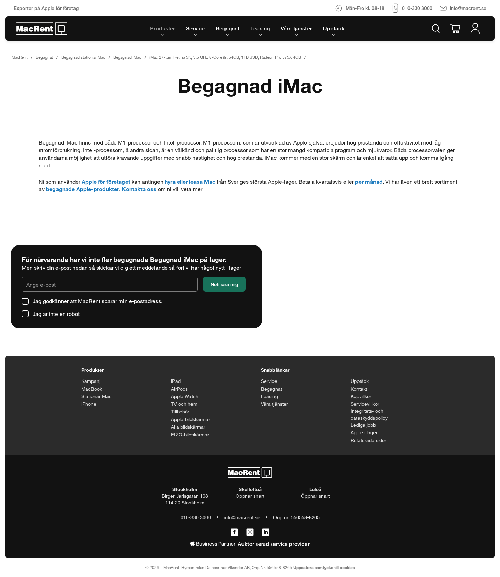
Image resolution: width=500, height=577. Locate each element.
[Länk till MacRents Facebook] (234, 532)
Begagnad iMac (127, 57)
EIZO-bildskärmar (190, 434)
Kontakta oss (139, 189)
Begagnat (44, 57)
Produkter (92, 370)
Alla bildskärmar (188, 427)
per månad (369, 181)
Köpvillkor (361, 396)
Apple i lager (364, 432)
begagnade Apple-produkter (82, 189)
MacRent (20, 57)
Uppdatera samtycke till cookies (324, 567)
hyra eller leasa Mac (190, 181)
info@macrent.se (242, 517)
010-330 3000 (196, 517)
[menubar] (247, 28)
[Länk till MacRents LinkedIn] (266, 532)
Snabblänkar (275, 370)
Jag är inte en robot (56, 313)
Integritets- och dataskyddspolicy (369, 414)
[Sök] (435, 28)
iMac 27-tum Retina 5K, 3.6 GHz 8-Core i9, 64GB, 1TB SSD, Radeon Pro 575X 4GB (225, 57)
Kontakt (359, 389)
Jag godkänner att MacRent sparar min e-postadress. (97, 301)
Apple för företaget (106, 181)
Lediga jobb (363, 425)
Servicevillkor (365, 404)
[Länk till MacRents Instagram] (250, 532)
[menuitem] (163, 28)
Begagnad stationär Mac (83, 57)
